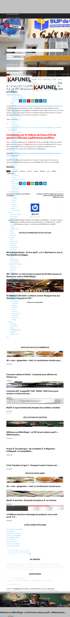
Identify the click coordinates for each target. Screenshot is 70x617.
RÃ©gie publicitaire (36, 580)
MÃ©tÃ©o (15, 157)
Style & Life (15, 317)
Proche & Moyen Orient (18, 179)
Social (13, 202)
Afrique (14, 167)
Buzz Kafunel (13, 241)
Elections (14, 185)
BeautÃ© (14, 130)
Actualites (11, 91)
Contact (10, 39)
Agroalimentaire (16, 126)
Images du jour (14, 295)
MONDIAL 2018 (14, 229)
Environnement (14, 152)
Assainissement (16, 154)
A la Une (12, 93)
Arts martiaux (13, 216)
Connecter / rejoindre (14, 17)
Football (12, 227)
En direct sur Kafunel (17, 97)
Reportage (13, 290)
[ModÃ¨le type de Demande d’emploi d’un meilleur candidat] (35, 401)
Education (13, 150)
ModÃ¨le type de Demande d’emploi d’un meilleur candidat (33, 407)
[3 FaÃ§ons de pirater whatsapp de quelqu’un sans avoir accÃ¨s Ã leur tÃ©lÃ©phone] (35, 508)
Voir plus (8, 413)
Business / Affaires (17, 132)
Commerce (15, 134)
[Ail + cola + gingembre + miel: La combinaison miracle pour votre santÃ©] (35, 354)
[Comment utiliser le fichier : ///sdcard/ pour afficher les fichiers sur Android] (35, 368)
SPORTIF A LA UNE (15, 214)
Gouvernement (16, 187)
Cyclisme (12, 220)
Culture (12, 103)
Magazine (12, 297)
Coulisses (14, 311)
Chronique (13, 286)
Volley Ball (13, 235)
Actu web (12, 266)
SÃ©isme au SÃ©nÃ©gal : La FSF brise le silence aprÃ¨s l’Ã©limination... (33, 612)
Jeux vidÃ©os (14, 274)
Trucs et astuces (14, 262)
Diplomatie (15, 163)
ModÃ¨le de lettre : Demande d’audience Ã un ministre (31, 500)
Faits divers (11, 237)
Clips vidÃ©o (13, 325)
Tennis (12, 233)
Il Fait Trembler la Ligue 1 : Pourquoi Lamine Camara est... (32, 465)
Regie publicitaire (15, 37)
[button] (9, 86)
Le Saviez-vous (16, 313)
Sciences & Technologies (15, 264)
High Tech (13, 270)
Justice (14, 200)
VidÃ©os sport (14, 334)
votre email (9, 71)
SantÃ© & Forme (14, 194)
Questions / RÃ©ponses (16, 299)
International (13, 165)
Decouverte (11, 280)
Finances (14, 144)
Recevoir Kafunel (13, 41)
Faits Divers (13, 249)
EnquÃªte (12, 293)
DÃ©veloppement (17, 136)
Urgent (14, 101)
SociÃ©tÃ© (13, 196)
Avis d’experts (14, 284)
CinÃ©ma (14, 109)
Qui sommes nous (15, 24)
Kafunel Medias (14, 29)
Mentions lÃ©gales (20, 578)
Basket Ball (13, 218)
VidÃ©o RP (13, 332)
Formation (14, 198)
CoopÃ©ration (16, 161)
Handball (12, 225)
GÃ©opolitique (14, 159)
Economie (12, 122)
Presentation (11, 22)
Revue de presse (14, 192)
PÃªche (14, 148)
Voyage (14, 319)
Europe (14, 173)
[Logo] (19, 90)
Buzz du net (13, 243)
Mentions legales (14, 31)
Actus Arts (15, 107)
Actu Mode (15, 303)
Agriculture (15, 124)
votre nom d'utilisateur (12, 52)
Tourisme (14, 206)
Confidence (13, 245)
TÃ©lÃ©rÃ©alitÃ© (15, 330)
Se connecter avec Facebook (15, 58)
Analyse (12, 282)
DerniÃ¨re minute (16, 95)
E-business (13, 268)
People (12, 255)
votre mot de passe (31, 54)
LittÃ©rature (15, 113)
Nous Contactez (48, 580)
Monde (14, 177)
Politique (12, 181)
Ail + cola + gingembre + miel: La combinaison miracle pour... (34, 360)
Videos (10, 321)
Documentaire (14, 288)
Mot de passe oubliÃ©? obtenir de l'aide (17, 61)
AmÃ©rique (15, 169)
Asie (13, 171)
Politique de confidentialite (19, 33)
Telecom (12, 276)
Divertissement (14, 247)
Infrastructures (16, 210)
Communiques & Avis (16, 115)
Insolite (12, 251)
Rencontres (15, 315)
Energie (14, 142)
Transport (12, 208)
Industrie (14, 146)
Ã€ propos (10, 580)
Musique (12, 328)
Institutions (15, 189)
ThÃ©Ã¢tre (15, 111)
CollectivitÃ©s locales (18, 183)
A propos (12, 27)
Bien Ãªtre (14, 307)
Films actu (13, 323)
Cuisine (14, 309)
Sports (10, 212)
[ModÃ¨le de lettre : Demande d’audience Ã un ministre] (35, 494)
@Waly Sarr (3, 616)
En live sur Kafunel (17, 99)
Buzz (11, 239)
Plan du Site (13, 35)
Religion (14, 204)
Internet (12, 272)
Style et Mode (14, 301)
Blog (9, 20)
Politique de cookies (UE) (14, 584)
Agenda (14, 117)
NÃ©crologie (13, 253)
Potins (11, 257)
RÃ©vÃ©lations (14, 260)
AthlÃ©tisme (13, 222)
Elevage (14, 140)
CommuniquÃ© (16, 119)
